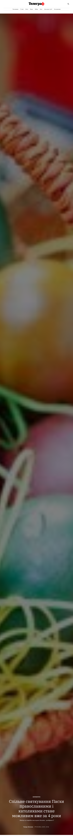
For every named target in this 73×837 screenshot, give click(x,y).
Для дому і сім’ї (48, 9)
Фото (26, 9)
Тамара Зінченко (28, 827)
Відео (31, 9)
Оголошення (57, 9)
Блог (41, 9)
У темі (21, 9)
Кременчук (36, 797)
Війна (36, 9)
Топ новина (15, 9)
